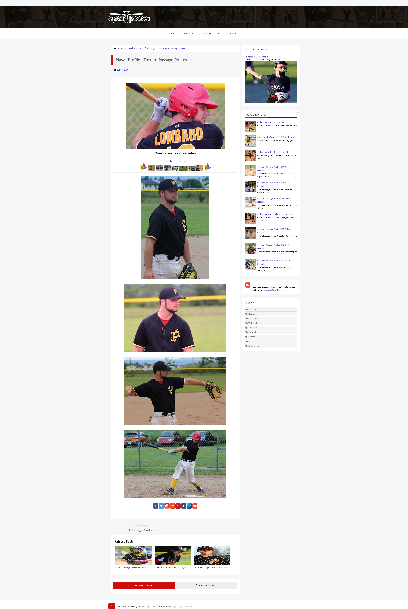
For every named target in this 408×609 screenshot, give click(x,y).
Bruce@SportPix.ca (274, 290)
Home (173, 33)
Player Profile (142, 48)
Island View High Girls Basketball (273, 152)
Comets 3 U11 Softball (257, 56)
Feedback (206, 33)
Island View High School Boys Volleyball (277, 214)
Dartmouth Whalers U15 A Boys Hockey (276, 137)
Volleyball (252, 323)
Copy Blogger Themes (182, 606)
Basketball (253, 318)
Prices (220, 33)
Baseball (129, 48)
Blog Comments (145, 585)
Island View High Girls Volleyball (273, 122)
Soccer (251, 337)
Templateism (150, 606)
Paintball (252, 332)
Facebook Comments (207, 585)
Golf (250, 341)
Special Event (254, 327)
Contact (233, 33)
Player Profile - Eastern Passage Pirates (168, 48)
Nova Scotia (253, 346)
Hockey (251, 314)
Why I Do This (189, 33)
